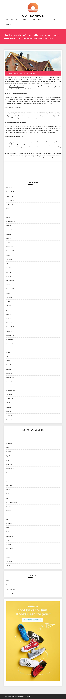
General (8, 490)
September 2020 (10, 394)
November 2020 (10, 390)
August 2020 (9, 399)
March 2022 (9, 323)
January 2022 (9, 331)
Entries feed (9, 585)
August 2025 (9, 204)
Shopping (24, 19)
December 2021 (10, 335)
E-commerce (9, 460)
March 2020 (9, 420)
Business (40, 19)
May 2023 (8, 272)
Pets (7, 528)
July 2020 (8, 403)
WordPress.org (10, 593)
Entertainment (15, 19)
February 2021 (10, 377)
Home (7, 19)
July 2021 (8, 356)
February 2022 (10, 327)
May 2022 (8, 314)
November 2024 (10, 221)
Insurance (8, 511)
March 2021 (9, 373)
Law (7, 519)
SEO (7, 540)
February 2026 (10, 192)
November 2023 (10, 251)
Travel (8, 566)
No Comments (31, 73)
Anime (8, 435)
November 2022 (10, 289)
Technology (9, 24)
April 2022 (9, 318)
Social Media (9, 549)
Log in (7, 581)
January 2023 (9, 285)
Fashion (8, 473)
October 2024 (9, 226)
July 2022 (8, 306)
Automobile (9, 443)
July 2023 (8, 264)
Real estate (9, 536)
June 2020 (9, 407)
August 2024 (9, 230)
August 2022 (9, 302)
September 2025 (10, 200)
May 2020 (8, 411)
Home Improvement (11, 502)
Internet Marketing (11, 515)
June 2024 (9, 234)
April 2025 (9, 213)
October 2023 (9, 255)
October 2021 (9, 344)
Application (9, 439)
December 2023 (10, 247)
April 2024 (9, 242)
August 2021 (9, 352)
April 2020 (9, 415)
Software (32, 19)
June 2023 (9, 268)
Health (47, 19)
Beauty (8, 447)
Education (9, 464)
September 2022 (10, 297)
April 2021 (9, 369)
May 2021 (8, 365)
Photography (9, 532)
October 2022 (9, 293)
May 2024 (8, 238)
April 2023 (9, 276)
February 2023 (10, 280)
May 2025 (8, 209)
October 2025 (9, 196)
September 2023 (10, 259)
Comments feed (10, 589)
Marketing (9, 523)
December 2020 (10, 386)
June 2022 (9, 310)
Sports (8, 557)
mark (9, 73)
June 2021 (9, 361)
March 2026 (9, 188)
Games (8, 481)
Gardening (9, 485)
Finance (54, 19)
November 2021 (10, 339)
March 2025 (9, 217)
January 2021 (9, 382)
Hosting (8, 506)
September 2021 (10, 348)
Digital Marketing (10, 456)
